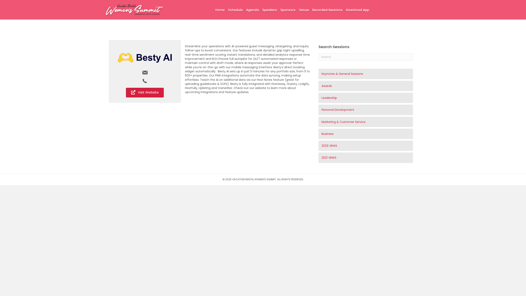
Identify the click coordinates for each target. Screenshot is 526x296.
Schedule (235, 10)
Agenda (252, 10)
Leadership (329, 98)
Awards (327, 86)
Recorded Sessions (327, 10)
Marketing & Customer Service (344, 122)
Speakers (269, 10)
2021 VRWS (329, 158)
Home (220, 10)
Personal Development (338, 110)
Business (328, 134)
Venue (304, 10)
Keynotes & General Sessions (342, 74)
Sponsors (287, 10)
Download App (357, 10)
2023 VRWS (329, 146)
